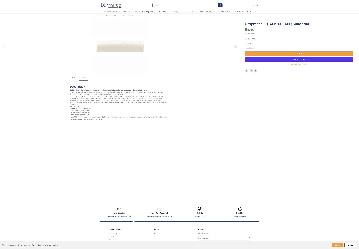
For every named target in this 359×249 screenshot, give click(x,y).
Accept (350, 245)
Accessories (189, 12)
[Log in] (253, 5)
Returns (111, 236)
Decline (337, 245)
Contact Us (113, 233)
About (156, 233)
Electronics (164, 12)
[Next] (235, 46)
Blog (155, 236)
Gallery (73, 77)
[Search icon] (220, 5)
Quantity (249, 43)
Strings (176, 12)
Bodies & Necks (111, 12)
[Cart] (257, 5)
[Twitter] (251, 71)
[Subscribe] (249, 238)
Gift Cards (239, 12)
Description (83, 77)
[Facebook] (246, 71)
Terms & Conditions (115, 240)
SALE (249, 12)
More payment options (299, 64)
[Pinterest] (255, 71)
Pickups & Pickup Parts (145, 12)
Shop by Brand (224, 12)
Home (102, 16)
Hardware (126, 12)
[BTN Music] (111, 5)
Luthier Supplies (206, 12)
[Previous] (3, 46)
